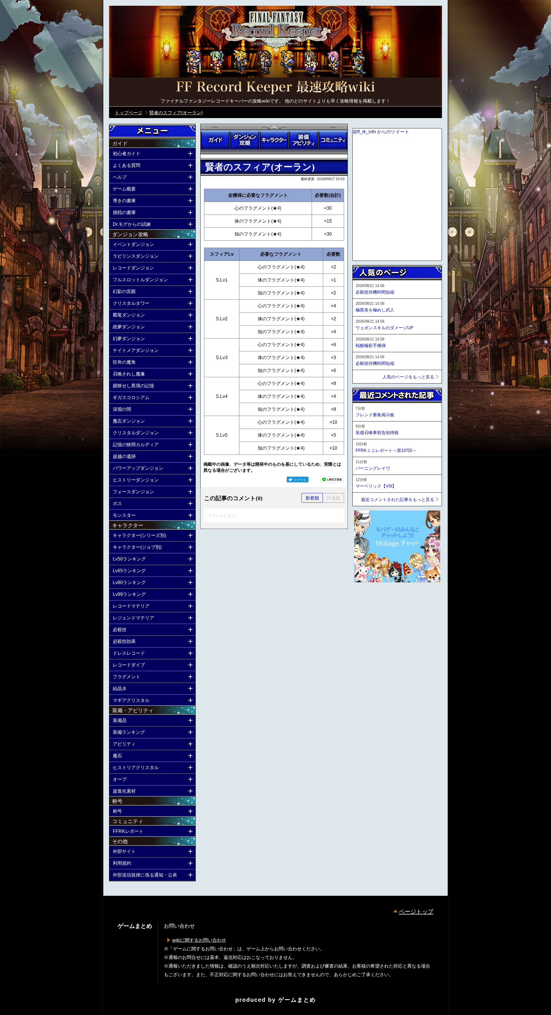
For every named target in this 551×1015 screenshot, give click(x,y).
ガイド (215, 140)
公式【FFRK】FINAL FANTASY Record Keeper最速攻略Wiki (275, 87)
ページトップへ (367, 597)
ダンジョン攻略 (244, 140)
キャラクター (274, 140)
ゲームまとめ (297, 1000)
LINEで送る (332, 479)
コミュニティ (333, 140)
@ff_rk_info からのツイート (381, 131)
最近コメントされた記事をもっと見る (397, 499)
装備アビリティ (303, 140)
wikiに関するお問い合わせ (199, 940)
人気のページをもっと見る (408, 376)
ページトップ (416, 911)
